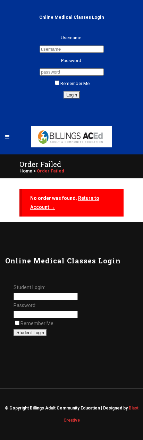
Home (25, 171)
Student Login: (29, 287)
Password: (71, 60)
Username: (71, 37)
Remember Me (75, 83)
